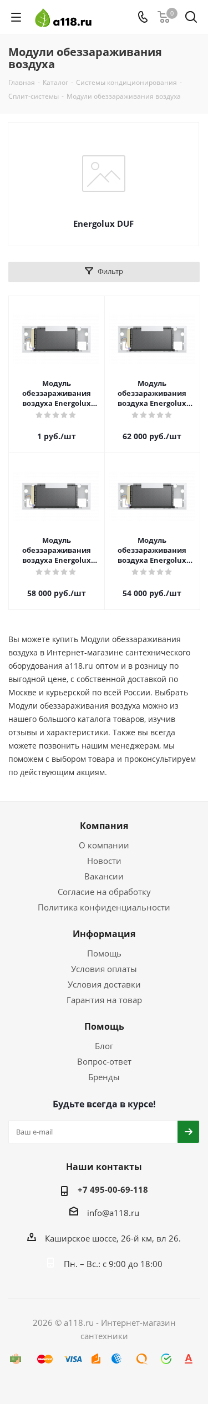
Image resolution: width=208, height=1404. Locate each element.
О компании (104, 845)
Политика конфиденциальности (104, 907)
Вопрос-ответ (104, 1061)
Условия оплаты (104, 968)
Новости (104, 860)
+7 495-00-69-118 (113, 1189)
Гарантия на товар (104, 999)
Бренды (104, 1076)
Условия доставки (104, 984)
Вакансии (104, 876)
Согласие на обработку (104, 891)
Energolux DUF (103, 223)
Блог (104, 1045)
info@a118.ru (113, 1212)
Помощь (104, 953)
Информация (104, 934)
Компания (104, 826)
